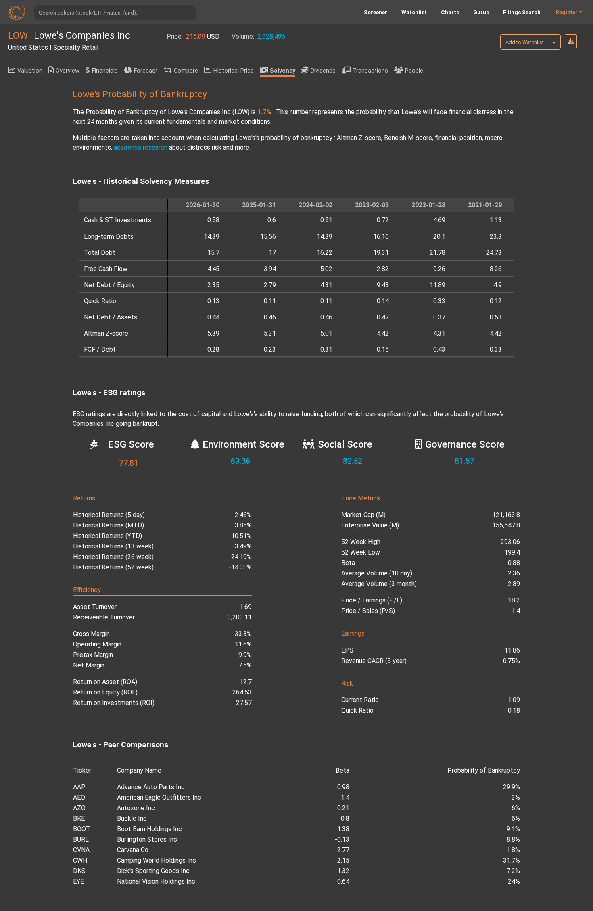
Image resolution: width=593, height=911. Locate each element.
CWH (80, 860)
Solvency (282, 70)
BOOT (81, 829)
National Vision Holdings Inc (156, 881)
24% (514, 881)
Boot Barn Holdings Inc (149, 829)
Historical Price (233, 70)
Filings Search (522, 12)
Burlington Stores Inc (147, 839)
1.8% (513, 850)
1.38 (343, 829)
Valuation (29, 70)
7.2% (513, 871)
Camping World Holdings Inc (156, 860)
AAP (79, 787)
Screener (375, 12)
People (414, 70)
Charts (450, 12)
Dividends (323, 70)
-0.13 (342, 839)
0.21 (343, 808)
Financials (105, 70)
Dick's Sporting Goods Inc (153, 871)
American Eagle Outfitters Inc (159, 797)
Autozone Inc (136, 808)
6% (516, 808)
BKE (79, 818)
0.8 (345, 818)
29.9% (511, 787)
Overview (67, 70)
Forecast (146, 70)
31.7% (511, 860)
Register (566, 12)
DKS (79, 871)
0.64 (343, 881)
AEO (79, 797)
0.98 (343, 787)
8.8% (513, 839)
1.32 (343, 871)
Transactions (370, 70)
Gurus (481, 12)
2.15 (343, 860)
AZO (79, 808)
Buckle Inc (132, 818)
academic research (140, 147)
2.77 (343, 850)
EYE (78, 881)
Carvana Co (132, 850)
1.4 (345, 797)
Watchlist (414, 12)
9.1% (513, 829)
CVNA (81, 850)
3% (516, 797)
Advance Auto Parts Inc (151, 787)
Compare (186, 70)
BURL (81, 839)
